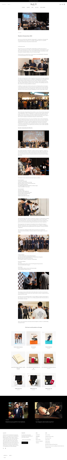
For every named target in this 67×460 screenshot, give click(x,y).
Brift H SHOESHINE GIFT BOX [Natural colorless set (49, 367)
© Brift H (5, 457)
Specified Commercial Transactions (51, 444)
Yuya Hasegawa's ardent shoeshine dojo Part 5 (45, 422)
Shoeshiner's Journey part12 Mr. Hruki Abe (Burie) (15, 422)
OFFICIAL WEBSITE (42, 7)
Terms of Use (47, 439)
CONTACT (37, 442)
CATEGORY (23, 7)
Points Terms (47, 441)
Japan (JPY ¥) (4, 4)
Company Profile (48, 447)
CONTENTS (28, 7)
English (9, 4)
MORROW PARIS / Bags (18, 388)
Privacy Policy (47, 434)
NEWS (32, 7)
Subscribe (25, 442)
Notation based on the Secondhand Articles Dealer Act (54, 445)
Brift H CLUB (36, 7)
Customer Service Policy (49, 436)
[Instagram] (5, 448)
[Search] (62, 4)
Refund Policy (47, 442)
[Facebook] (3, 448)
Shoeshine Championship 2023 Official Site (25, 127)
